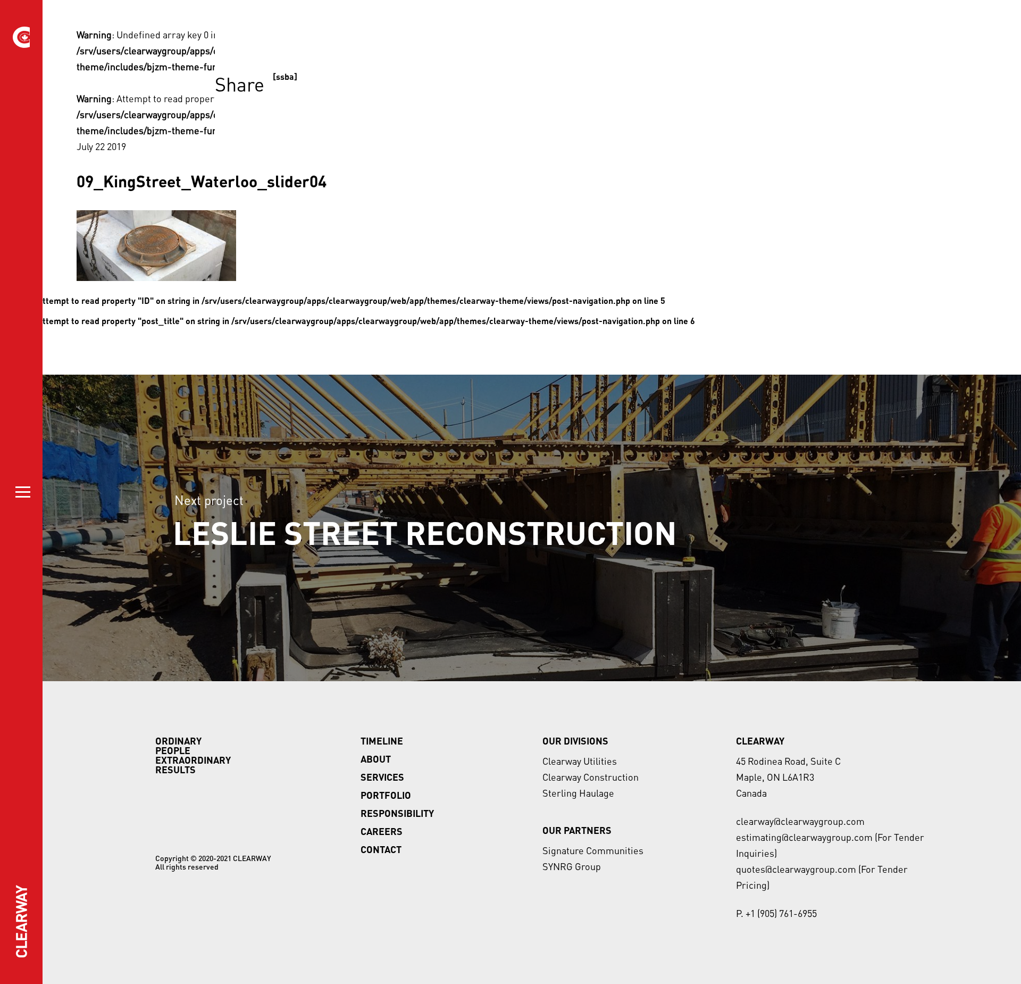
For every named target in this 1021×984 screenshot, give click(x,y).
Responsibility (397, 813)
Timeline (382, 741)
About (376, 759)
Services (382, 777)
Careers (382, 831)
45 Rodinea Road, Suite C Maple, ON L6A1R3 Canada (788, 777)
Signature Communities (592, 850)
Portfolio (386, 795)
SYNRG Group (571, 866)
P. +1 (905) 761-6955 (776, 913)
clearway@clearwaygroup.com (800, 821)
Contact (381, 849)
